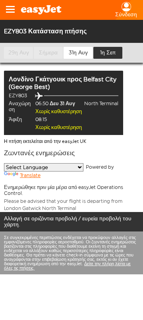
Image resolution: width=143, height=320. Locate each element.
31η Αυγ (78, 52)
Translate (30, 175)
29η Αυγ (18, 52)
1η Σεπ (108, 52)
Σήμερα (48, 52)
